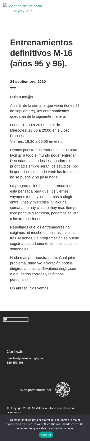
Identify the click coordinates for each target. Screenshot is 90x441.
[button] (84, 8)
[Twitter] (24, 373)
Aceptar (46, 434)
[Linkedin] (62, 373)
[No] (83, 427)
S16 (13, 89)
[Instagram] (37, 373)
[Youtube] (49, 373)
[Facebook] (12, 373)
